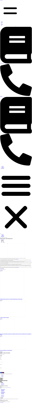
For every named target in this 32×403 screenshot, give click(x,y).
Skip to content (1, 0)
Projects (1, 21)
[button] (16, 201)
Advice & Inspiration (3, 380)
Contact (1, 382)
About (1, 378)
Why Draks (2, 24)
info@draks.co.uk (2, 357)
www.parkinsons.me (17, 267)
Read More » (1, 300)
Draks (0, 258)
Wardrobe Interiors (2, 167)
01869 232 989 (2, 358)
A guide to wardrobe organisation (4, 317)
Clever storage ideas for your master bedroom (6, 350)
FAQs (0, 370)
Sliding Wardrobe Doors (3, 389)
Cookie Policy (2, 376)
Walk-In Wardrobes (2, 390)
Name (0, 386)
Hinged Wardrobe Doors (3, 392)
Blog (1, 381)
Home (0, 237)
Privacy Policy (2, 383)
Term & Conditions (2, 384)
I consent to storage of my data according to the (6, 387)
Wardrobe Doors (2, 234)
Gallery (1, 22)
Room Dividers (2, 168)
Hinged (2, 235)
